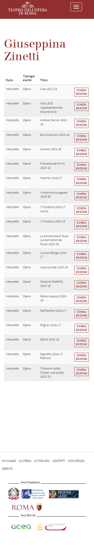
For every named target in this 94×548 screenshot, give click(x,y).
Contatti (58, 461)
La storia (25, 461)
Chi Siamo (9, 461)
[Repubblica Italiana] (14, 493)
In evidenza (76, 461)
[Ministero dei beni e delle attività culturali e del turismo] (34, 493)
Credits (7, 469)
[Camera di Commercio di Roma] (51, 526)
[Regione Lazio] (64, 493)
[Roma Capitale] (34, 506)
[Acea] (21, 526)
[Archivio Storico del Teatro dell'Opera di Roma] (27, 8)
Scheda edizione (81, 92)
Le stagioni (42, 461)
